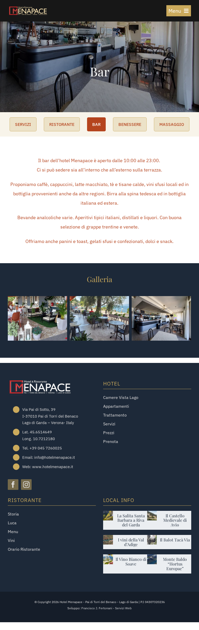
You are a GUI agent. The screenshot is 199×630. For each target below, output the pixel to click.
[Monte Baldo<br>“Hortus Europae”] (152, 558)
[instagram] (26, 484)
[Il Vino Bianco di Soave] (108, 558)
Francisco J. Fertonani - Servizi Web (106, 608)
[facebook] (13, 484)
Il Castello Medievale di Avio (175, 520)
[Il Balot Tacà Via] (152, 538)
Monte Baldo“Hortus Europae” (175, 563)
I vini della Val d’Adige (131, 542)
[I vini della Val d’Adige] (108, 538)
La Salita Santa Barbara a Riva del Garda (131, 520)
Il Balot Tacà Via (175, 539)
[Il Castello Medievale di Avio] (152, 514)
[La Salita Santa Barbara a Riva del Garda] (108, 514)
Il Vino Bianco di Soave (131, 561)
